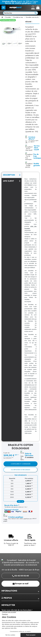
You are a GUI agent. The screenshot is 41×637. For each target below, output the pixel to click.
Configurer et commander (20, 464)
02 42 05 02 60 (21, 575)
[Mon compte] (33, 7)
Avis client (8, 181)
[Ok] (36, 13)
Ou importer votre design (20, 470)
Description (9, 175)
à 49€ (20, 3)
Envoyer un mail (21, 583)
